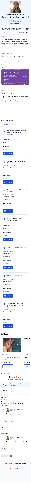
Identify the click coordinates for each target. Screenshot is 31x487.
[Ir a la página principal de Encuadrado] (15, 468)
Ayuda (10, 463)
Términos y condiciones (20, 463)
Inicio (6, 463)
